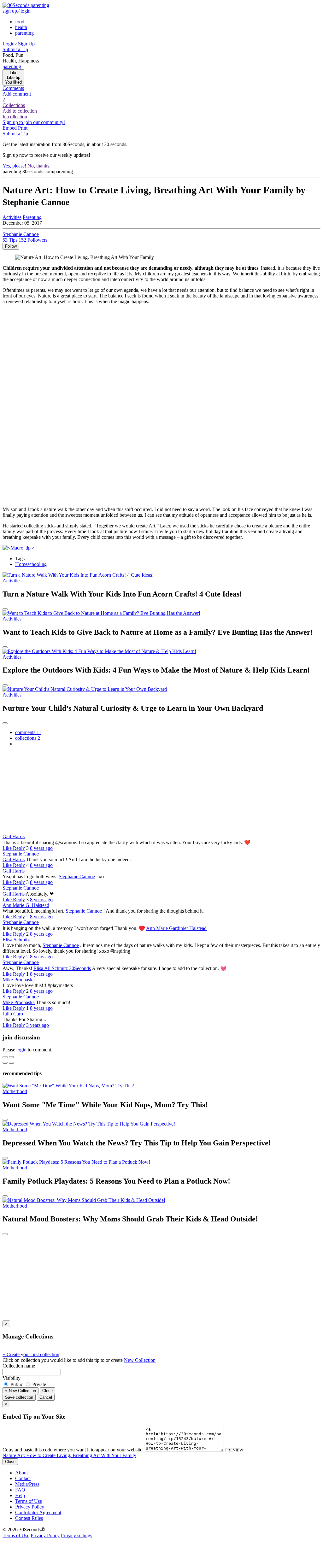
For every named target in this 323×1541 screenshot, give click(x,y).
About (21, 1472)
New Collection (140, 1360)
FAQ (20, 1489)
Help (20, 1495)
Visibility (12, 1378)
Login (9, 43)
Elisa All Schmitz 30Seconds (62, 968)
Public (16, 1384)
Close (47, 1390)
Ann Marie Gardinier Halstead (176, 928)
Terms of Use (28, 1501)
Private (38, 1384)
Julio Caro (13, 1013)
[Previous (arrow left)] (5, 1063)
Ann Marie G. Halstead (26, 905)
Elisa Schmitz (16, 939)
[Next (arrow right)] (11, 1063)
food (19, 21)
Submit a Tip (15, 49)
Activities (12, 580)
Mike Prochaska (19, 979)
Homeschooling (31, 564)
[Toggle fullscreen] (11, 1057)
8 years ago (41, 848)
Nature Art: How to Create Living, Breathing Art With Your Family (69, 1455)
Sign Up (26, 43)
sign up (10, 11)
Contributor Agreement (38, 1512)
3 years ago (37, 1025)
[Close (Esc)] (5, 1057)
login (26, 11)
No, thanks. (38, 165)
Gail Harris (14, 836)
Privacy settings (76, 1535)
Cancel (45, 1397)
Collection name (19, 1365)
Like (8, 848)
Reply (19, 848)
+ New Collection (20, 1390)
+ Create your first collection (31, 1354)
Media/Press (27, 1484)
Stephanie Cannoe (21, 853)
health (21, 27)
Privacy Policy (29, 1506)
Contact (23, 1478)
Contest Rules (29, 1518)
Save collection (19, 1397)
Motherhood (15, 1091)
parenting (24, 33)
